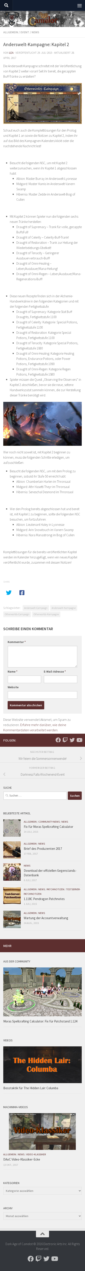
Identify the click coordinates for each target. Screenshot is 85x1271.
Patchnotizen (55, 889)
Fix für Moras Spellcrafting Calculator (48, 827)
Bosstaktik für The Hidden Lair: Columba (30, 1088)
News (35, 32)
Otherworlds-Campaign (17, 614)
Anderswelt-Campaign (36, 608)
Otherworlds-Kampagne (46, 614)
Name (12, 671)
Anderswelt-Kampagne (64, 608)
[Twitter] (72, 740)
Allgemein (10, 32)
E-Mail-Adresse (55, 671)
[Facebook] (58, 740)
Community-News (49, 821)
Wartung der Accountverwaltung (46, 918)
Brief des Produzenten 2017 (43, 849)
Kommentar (17, 642)
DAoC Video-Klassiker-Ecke (21, 1159)
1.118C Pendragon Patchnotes (44, 899)
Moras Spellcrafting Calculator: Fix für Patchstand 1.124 (40, 1021)
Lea (11, 53)
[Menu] (79, 5)
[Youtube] (79, 740)
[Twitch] (65, 740)
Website (13, 687)
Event (24, 32)
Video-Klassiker (36, 1154)
